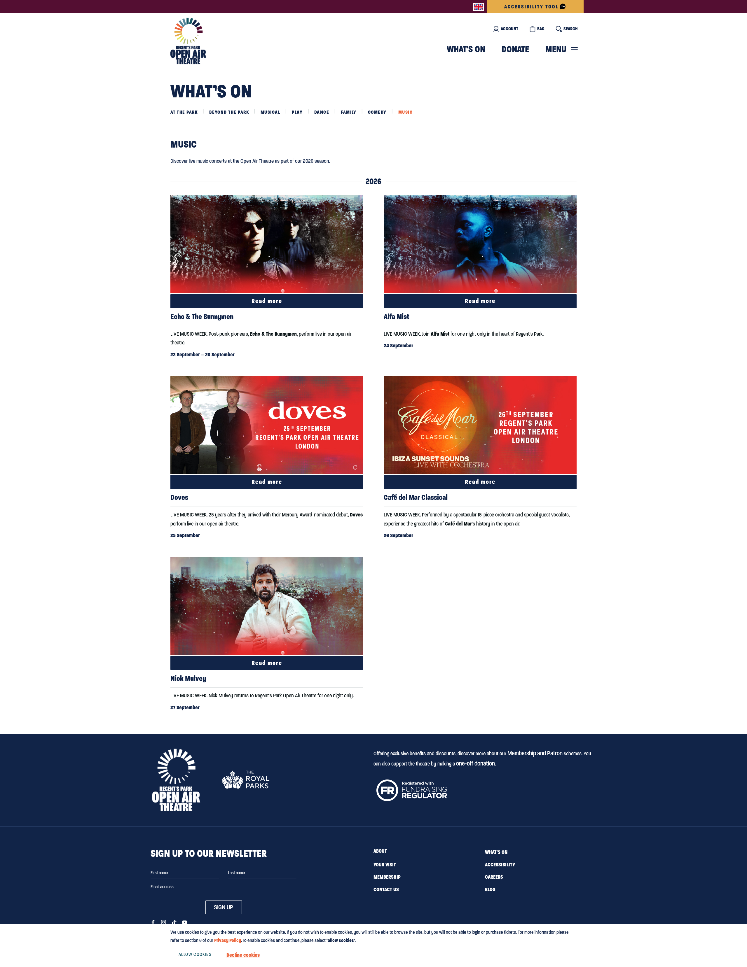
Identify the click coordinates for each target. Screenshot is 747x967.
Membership (387, 877)
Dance (321, 112)
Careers (494, 877)
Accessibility (500, 864)
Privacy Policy (227, 940)
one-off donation (475, 763)
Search (570, 28)
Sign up (223, 907)
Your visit (385, 864)
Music (405, 112)
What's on (466, 49)
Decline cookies (243, 955)
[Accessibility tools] (535, 6)
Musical (270, 112)
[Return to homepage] (176, 780)
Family (348, 112)
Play (297, 112)
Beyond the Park (229, 112)
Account (509, 28)
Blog (490, 889)
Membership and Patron (535, 753)
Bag (540, 28)
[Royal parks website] (245, 780)
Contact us (386, 889)
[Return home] (188, 40)
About (380, 851)
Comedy (377, 112)
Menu (555, 49)
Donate (515, 49)
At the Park (184, 112)
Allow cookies (195, 954)
